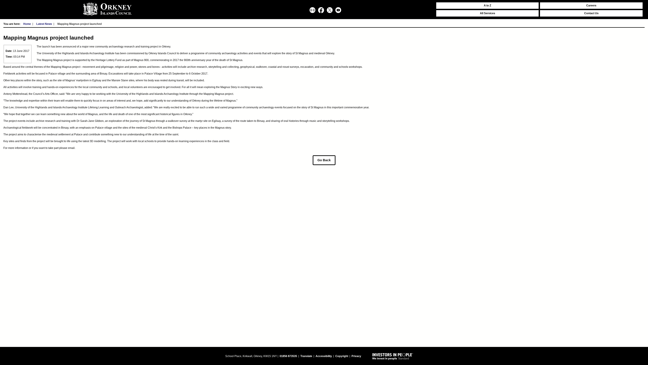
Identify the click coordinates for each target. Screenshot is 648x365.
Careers (591, 5)
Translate (306, 356)
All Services (487, 13)
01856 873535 (288, 356)
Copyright (341, 356)
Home (27, 23)
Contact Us (591, 13)
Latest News (44, 23)
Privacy (356, 356)
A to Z (487, 5)
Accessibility (324, 356)
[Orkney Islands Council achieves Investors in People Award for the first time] (393, 356)
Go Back (324, 160)
